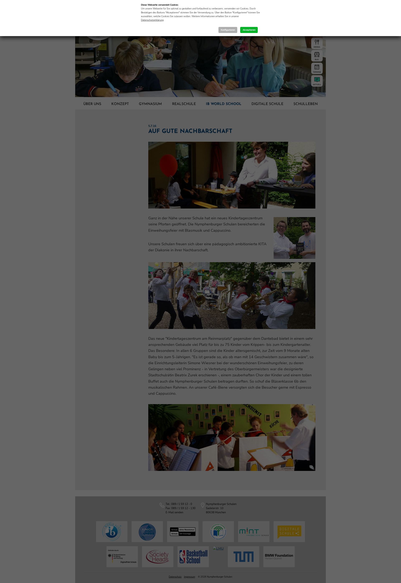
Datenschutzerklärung (152, 20)
